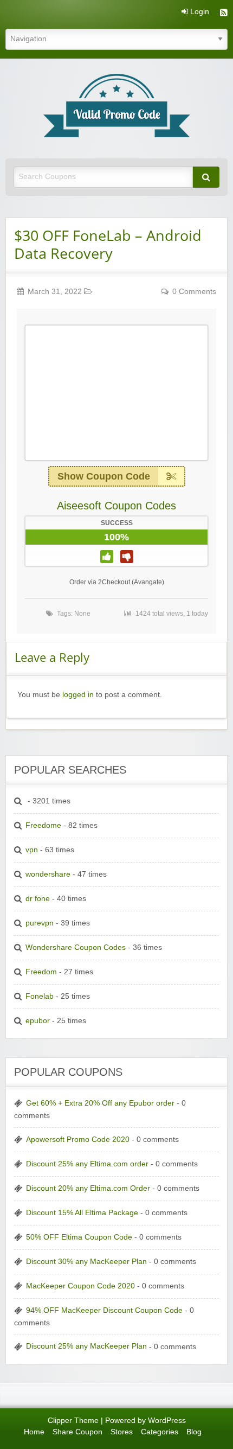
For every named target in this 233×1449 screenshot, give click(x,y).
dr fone (37, 899)
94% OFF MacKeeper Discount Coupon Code (104, 1310)
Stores (122, 1432)
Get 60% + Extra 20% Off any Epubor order (100, 1103)
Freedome (43, 825)
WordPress (167, 1420)
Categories (159, 1432)
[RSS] (224, 14)
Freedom (41, 972)
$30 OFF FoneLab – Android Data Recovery (108, 244)
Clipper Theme (73, 1420)
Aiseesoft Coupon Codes (116, 506)
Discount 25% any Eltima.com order (87, 1164)
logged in (78, 695)
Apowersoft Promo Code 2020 (78, 1139)
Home (34, 1432)
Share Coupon (77, 1432)
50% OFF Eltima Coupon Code (79, 1237)
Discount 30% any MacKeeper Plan (86, 1261)
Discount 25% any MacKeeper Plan (86, 1346)
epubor (37, 1021)
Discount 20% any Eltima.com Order (88, 1188)
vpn (31, 850)
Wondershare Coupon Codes (75, 947)
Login (198, 12)
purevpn (39, 923)
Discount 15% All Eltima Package (82, 1213)
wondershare (47, 874)
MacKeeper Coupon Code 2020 (80, 1286)
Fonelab (39, 996)
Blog (194, 1432)
